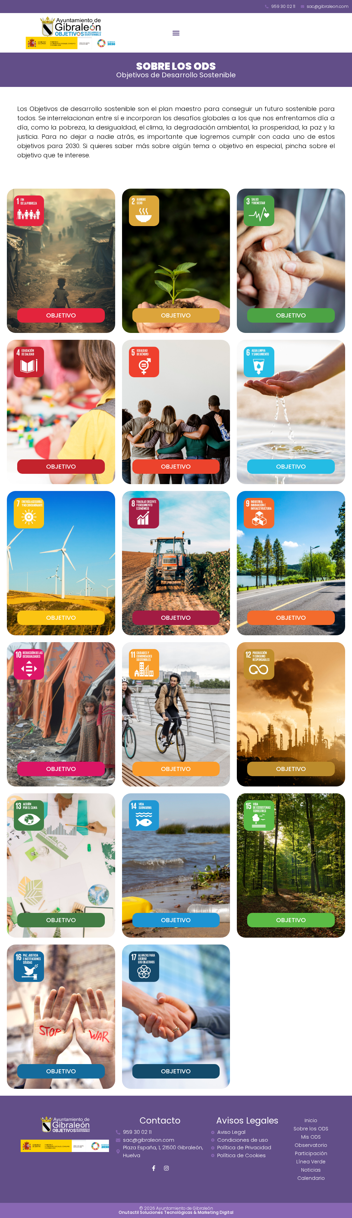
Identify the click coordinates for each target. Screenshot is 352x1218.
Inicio (311, 1120)
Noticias (311, 1169)
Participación (311, 1153)
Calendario (311, 1178)
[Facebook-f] (153, 1168)
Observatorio (311, 1145)
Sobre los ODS (311, 1128)
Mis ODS (311, 1136)
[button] (176, 32)
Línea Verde (311, 1161)
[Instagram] (166, 1168)
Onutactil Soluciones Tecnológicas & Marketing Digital (176, 1212)
